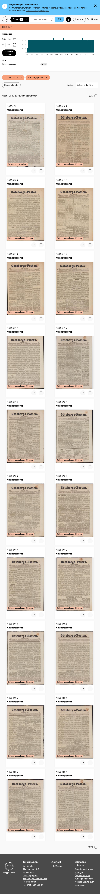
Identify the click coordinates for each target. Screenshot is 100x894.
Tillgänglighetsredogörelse (35, 878)
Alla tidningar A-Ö (31, 869)
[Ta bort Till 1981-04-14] (21, 77)
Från (4, 39)
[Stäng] (95, 5)
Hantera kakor (29, 882)
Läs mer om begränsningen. (37, 11)
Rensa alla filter (11, 85)
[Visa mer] (33, 170)
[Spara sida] (41, 170)
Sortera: (70, 85)
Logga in (79, 19)
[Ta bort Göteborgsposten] (46, 77)
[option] (24, 64)
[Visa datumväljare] (14, 39)
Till (3, 45)
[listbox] (24, 64)
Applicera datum (9, 52)
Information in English (33, 885)
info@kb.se (56, 866)
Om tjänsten (92, 19)
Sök (59, 19)
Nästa (90, 96)
